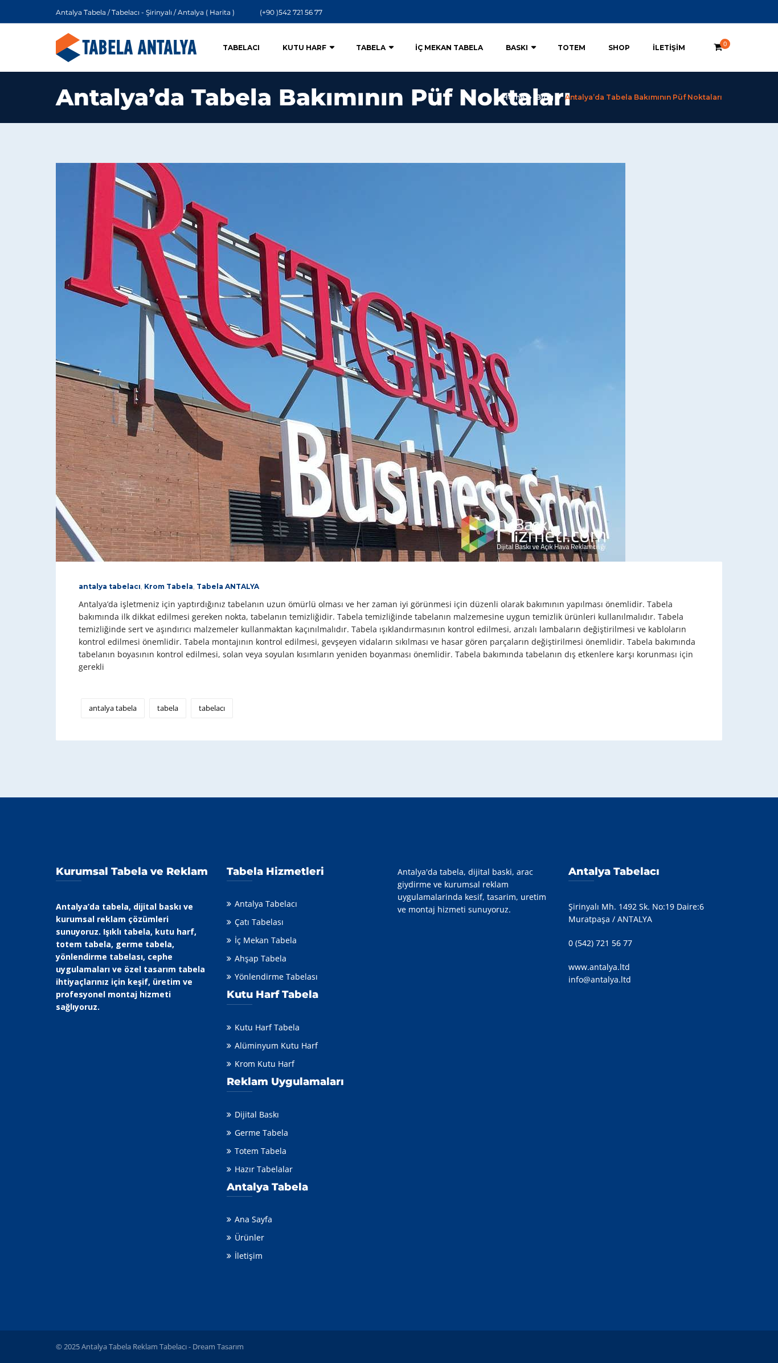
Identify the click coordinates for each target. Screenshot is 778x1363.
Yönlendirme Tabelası (276, 976)
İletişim (669, 47)
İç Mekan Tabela (449, 47)
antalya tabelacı (110, 586)
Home (513, 97)
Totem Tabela (260, 1150)
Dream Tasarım (218, 1346)
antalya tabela (113, 708)
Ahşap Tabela (260, 958)
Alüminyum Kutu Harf (276, 1045)
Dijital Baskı (257, 1114)
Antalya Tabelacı (266, 903)
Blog (545, 97)
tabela (167, 708)
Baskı (517, 47)
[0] (718, 47)
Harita (220, 12)
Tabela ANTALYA (227, 586)
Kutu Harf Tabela (267, 1027)
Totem (571, 47)
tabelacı (212, 708)
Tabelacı (241, 47)
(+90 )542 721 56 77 (291, 12)
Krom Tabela (168, 586)
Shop (619, 47)
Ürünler (249, 1237)
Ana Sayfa (253, 1219)
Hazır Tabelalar (264, 1169)
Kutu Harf (304, 47)
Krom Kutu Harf (264, 1063)
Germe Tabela (261, 1132)
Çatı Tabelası (259, 921)
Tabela (371, 47)
